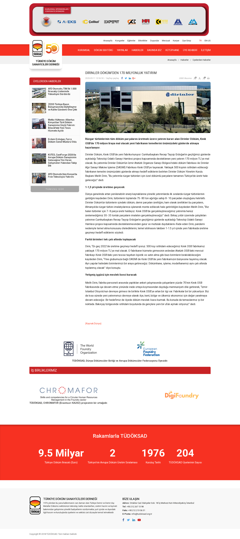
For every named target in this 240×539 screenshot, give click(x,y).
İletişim (206, 50)
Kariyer (176, 40)
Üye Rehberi (190, 50)
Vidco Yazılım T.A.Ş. (205, 533)
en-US (208, 40)
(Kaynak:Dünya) (93, 323)
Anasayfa (107, 40)
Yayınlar (122, 50)
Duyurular (154, 40)
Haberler (137, 50)
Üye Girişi (186, 40)
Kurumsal (84, 50)
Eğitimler (131, 40)
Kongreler (119, 40)
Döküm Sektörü (103, 50)
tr (200, 40)
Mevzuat (166, 40)
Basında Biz (154, 50)
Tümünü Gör (55, 189)
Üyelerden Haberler (202, 60)
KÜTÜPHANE (172, 50)
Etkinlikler (142, 40)
